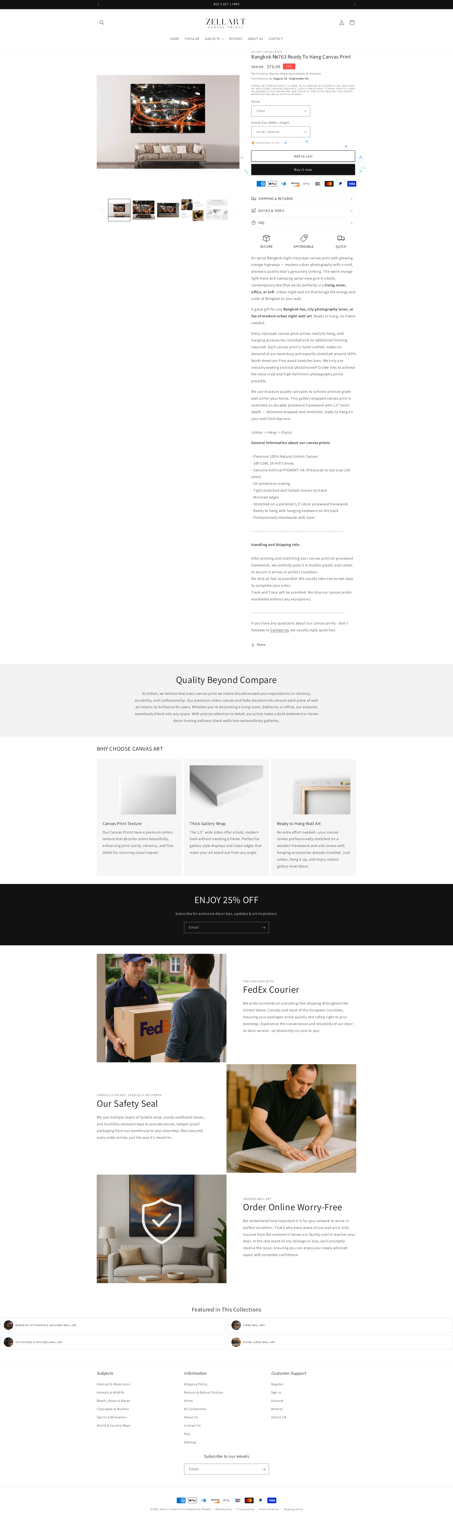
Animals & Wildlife (110, 1392)
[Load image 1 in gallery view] (119, 210)
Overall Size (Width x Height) (270, 123)
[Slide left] (102, 210)
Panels (255, 102)
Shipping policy (293, 1509)
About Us (191, 1417)
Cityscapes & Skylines (113, 1409)
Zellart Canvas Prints (173, 1509)
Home (188, 1401)
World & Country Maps (114, 1426)
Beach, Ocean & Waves (113, 1401)
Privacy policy (245, 1509)
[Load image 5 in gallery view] (217, 210)
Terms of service (269, 1509)
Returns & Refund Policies (203, 1392)
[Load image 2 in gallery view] (144, 210)
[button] (102, 22)
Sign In (276, 1392)
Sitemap (190, 1442)
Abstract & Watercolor (113, 1384)
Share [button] (261, 644)
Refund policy (223, 1509)
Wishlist (277, 1409)
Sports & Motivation (112, 1417)
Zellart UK (279, 1417)
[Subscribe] (263, 927)
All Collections (195, 1409)
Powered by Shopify (199, 1509)
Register (277, 1384)
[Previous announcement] (98, 4)
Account (277, 1401)
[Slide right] (234, 210)
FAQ (187, 1434)
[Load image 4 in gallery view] (192, 210)
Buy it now (303, 169)
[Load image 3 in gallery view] (168, 210)
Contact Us (279, 630)
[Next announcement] (354, 4)
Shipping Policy (195, 1384)
